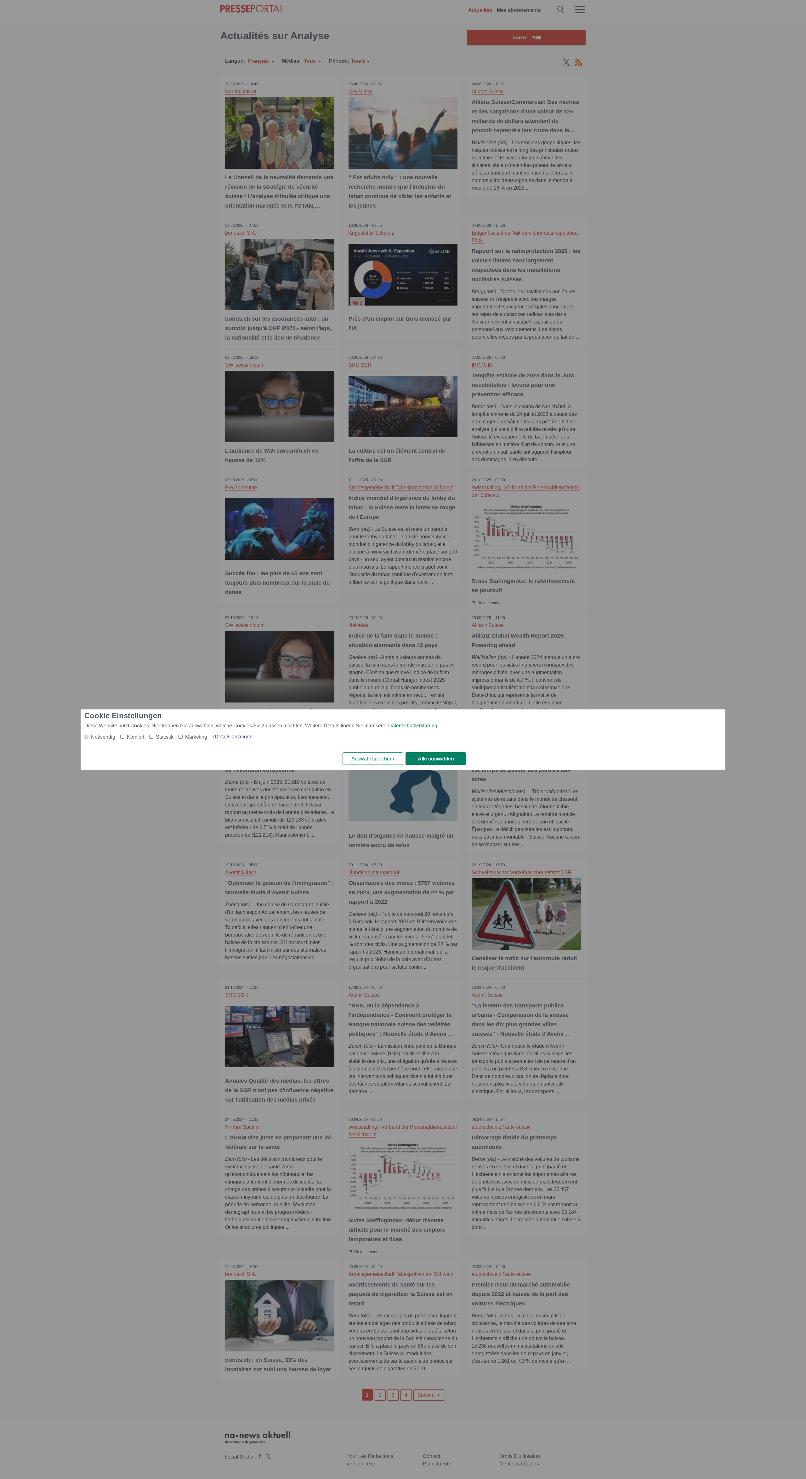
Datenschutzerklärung (412, 725)
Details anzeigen (234, 736)
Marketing (196, 737)
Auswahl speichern (372, 758)
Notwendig (103, 737)
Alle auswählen (436, 758)
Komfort (135, 737)
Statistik (164, 737)
